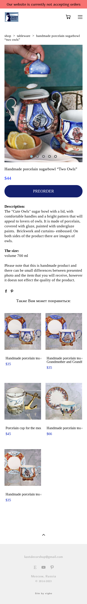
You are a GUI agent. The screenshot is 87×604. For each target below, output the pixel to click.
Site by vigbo (43, 593)
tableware (23, 36)
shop (7, 36)
